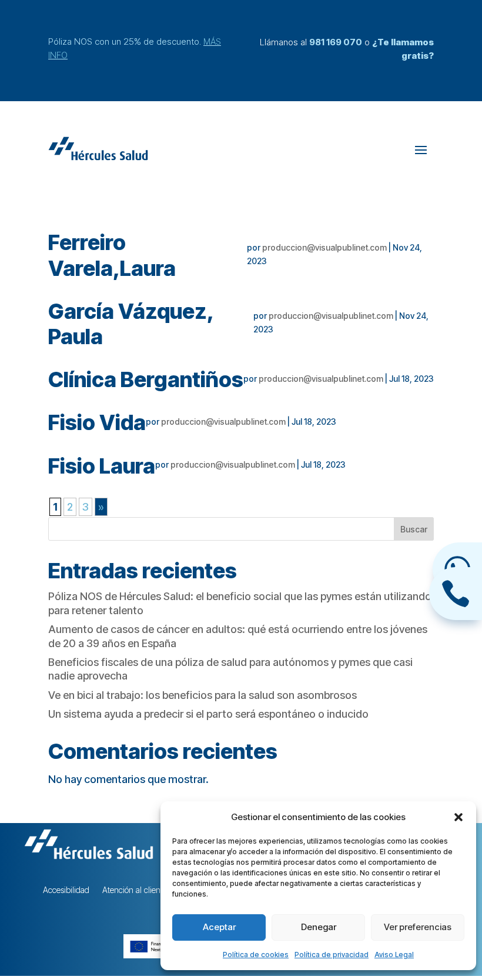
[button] (458, 817)
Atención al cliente (134, 890)
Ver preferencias (417, 926)
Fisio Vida (97, 422)
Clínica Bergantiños (145, 379)
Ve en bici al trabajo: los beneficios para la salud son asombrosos (202, 695)
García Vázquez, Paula (130, 323)
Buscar (413, 529)
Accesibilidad (66, 890)
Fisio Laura (101, 466)
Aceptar (219, 926)
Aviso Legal (394, 954)
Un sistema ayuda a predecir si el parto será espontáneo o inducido (208, 714)
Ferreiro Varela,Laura (112, 255)
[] (455, 616)
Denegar (318, 926)
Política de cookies (256, 954)
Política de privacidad (331, 954)
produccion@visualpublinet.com (324, 247)
